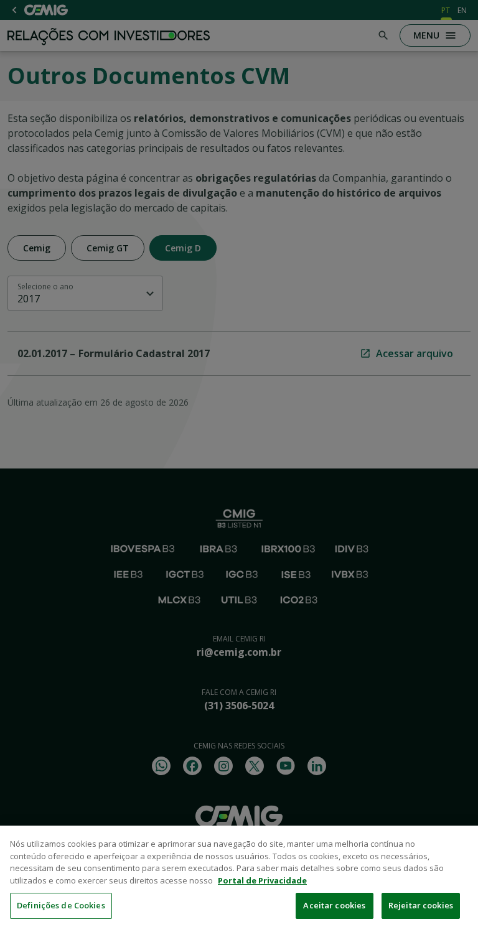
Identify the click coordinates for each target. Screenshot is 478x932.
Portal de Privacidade (262, 880)
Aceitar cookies (334, 905)
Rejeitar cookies (420, 905)
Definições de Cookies (61, 905)
